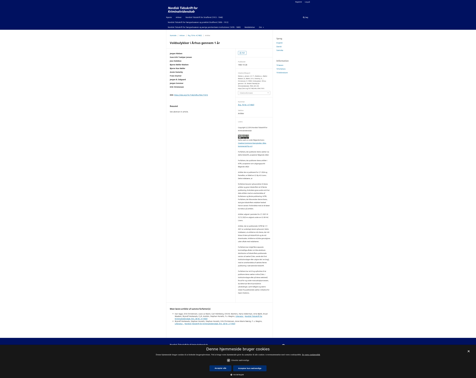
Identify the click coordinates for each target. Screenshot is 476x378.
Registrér (298, 2)
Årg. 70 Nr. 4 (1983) (195, 35)
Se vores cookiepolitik (311, 355)
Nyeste (169, 17)
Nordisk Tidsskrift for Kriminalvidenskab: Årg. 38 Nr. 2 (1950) (210, 323)
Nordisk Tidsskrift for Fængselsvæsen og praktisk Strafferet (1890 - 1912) (198, 22)
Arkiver (179, 17)
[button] (238, 374)
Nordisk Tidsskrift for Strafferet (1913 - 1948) (204, 17)
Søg (306, 17)
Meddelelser (250, 27)
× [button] (468, 352)
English (279, 43)
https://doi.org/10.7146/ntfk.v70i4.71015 (191, 95)
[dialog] (238, 361)
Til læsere (279, 65)
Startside (173, 35)
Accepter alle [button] (220, 368)
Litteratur (240, 316)
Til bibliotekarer (282, 72)
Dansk (279, 46)
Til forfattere (280, 69)
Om (260, 27)
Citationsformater (246, 93)
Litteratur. (179, 323)
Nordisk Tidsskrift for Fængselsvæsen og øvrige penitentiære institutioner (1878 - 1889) (204, 27)
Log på (307, 2)
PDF (243, 53)
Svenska (279, 50)
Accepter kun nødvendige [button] (249, 368)
